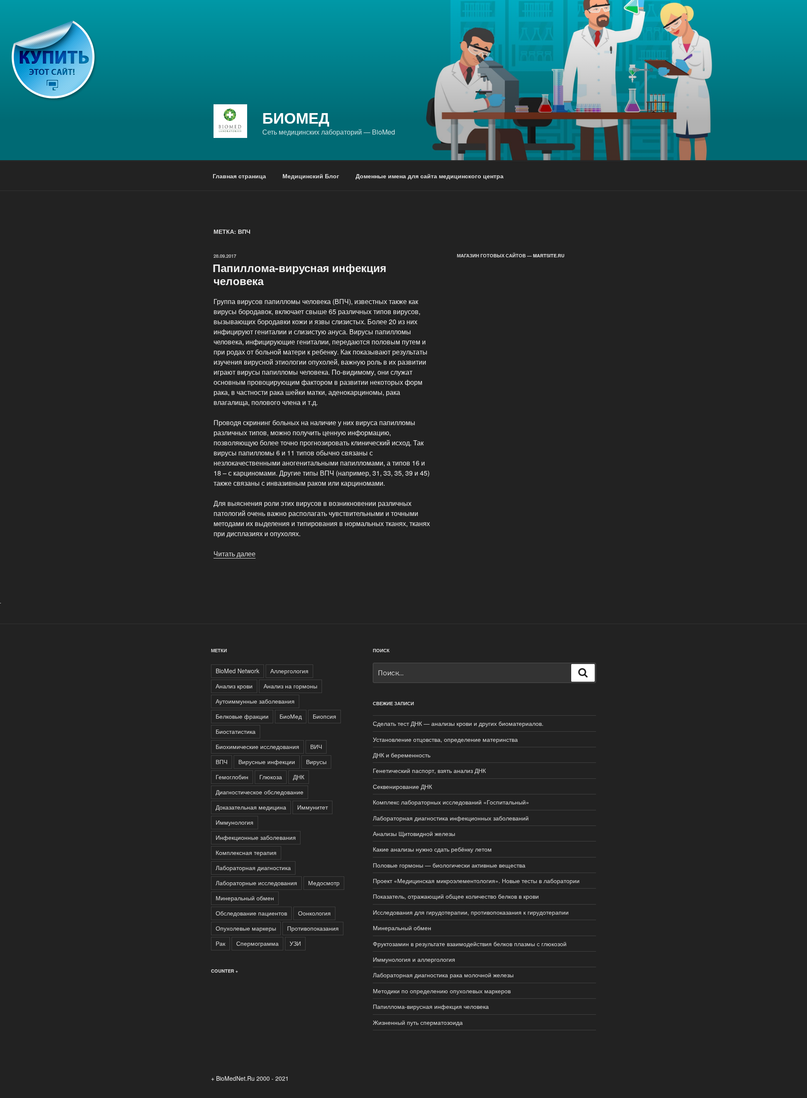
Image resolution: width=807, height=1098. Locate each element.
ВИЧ (316, 746)
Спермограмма (257, 943)
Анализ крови (234, 686)
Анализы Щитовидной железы (414, 833)
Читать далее (235, 553)
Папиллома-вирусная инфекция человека (299, 274)
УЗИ (295, 943)
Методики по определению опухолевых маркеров (442, 991)
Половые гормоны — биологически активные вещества (449, 865)
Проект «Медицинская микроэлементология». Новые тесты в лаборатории (476, 880)
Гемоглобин (232, 777)
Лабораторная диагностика (253, 867)
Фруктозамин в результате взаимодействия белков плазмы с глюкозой (470, 943)
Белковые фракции (242, 716)
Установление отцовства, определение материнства (445, 739)
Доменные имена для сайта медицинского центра (430, 176)
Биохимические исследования (257, 746)
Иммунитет (312, 807)
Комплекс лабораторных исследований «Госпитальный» (451, 802)
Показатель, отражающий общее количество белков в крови (456, 896)
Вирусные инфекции (266, 761)
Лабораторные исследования (256, 882)
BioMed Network (237, 671)
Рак (220, 943)
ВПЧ (221, 761)
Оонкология (314, 913)
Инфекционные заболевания (256, 837)
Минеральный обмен (245, 898)
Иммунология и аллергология (414, 959)
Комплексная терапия (246, 852)
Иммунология (234, 822)
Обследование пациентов (251, 913)
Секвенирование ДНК (402, 786)
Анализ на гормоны (290, 686)
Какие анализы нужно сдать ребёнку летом (432, 849)
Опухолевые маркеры (246, 928)
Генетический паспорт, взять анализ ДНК (429, 770)
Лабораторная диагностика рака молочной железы (443, 975)
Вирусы (316, 761)
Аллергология (289, 671)
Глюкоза (270, 777)
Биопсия (324, 716)
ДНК (298, 777)
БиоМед (296, 117)
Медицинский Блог (310, 176)
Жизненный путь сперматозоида (418, 1022)
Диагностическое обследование (259, 792)
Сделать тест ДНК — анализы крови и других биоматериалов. (458, 723)
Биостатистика (236, 731)
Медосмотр (324, 882)
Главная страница (239, 176)
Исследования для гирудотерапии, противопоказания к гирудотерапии (471, 912)
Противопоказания (313, 928)
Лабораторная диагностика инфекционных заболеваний (451, 818)
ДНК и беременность (401, 755)
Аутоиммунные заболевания (255, 701)
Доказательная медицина (251, 807)
